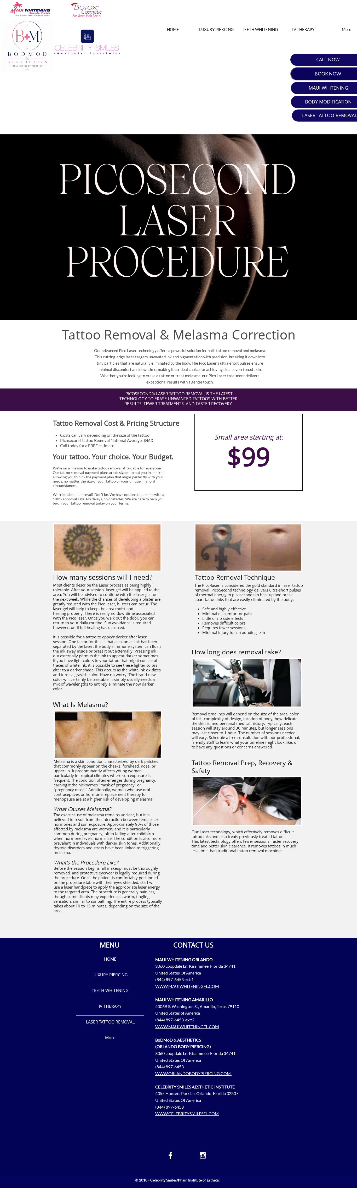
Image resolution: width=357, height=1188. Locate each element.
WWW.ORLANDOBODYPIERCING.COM (193, 1073)
